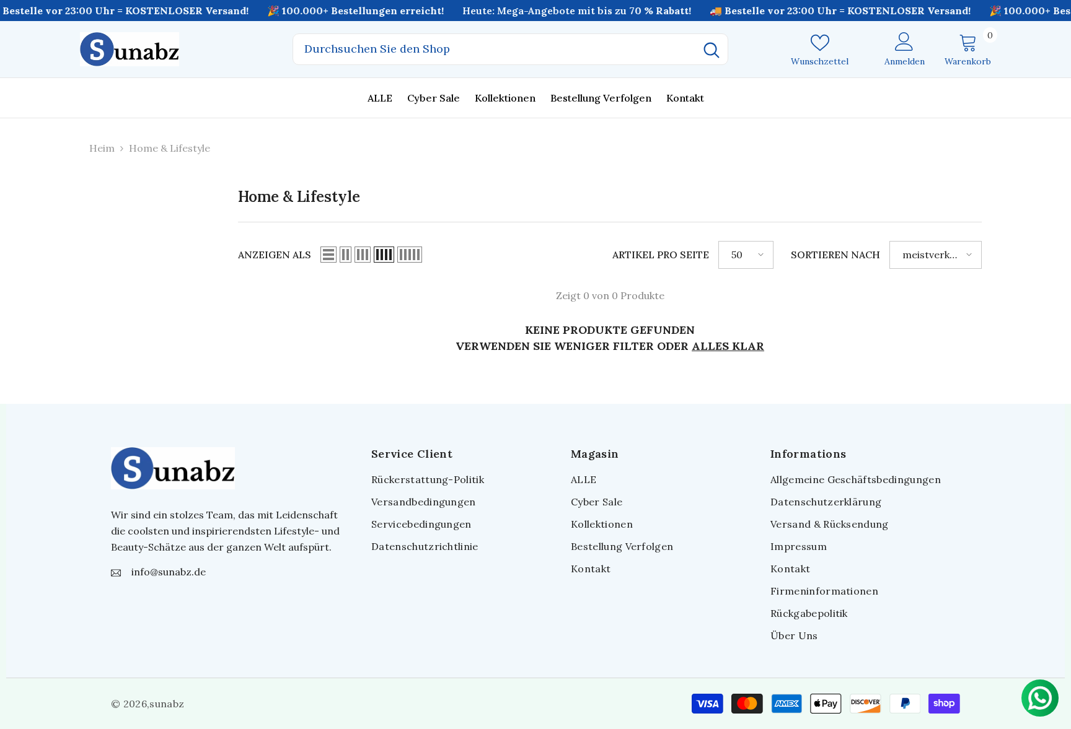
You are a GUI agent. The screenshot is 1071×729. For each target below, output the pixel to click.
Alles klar (728, 346)
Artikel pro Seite (660, 254)
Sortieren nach (835, 254)
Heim (102, 148)
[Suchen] (510, 49)
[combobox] (494, 49)
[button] (328, 255)
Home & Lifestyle (169, 148)
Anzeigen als (274, 254)
